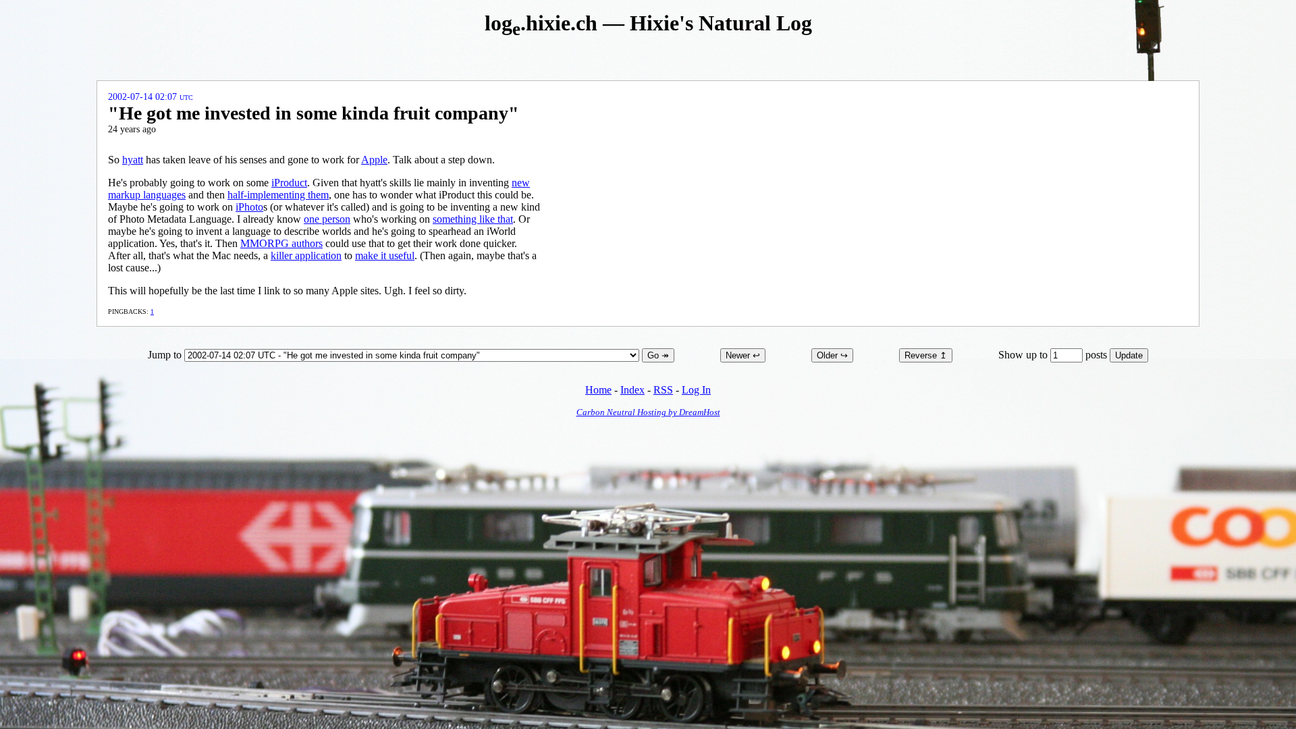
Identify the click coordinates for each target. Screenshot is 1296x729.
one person (327, 219)
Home (598, 390)
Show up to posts (1054, 354)
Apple (374, 159)
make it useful (384, 255)
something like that (473, 219)
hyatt (132, 159)
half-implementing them (278, 194)
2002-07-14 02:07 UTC (150, 97)
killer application (306, 255)
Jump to (166, 354)
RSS (663, 390)
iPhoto (249, 207)
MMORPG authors (281, 243)
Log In (696, 390)
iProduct (289, 182)
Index (632, 390)
